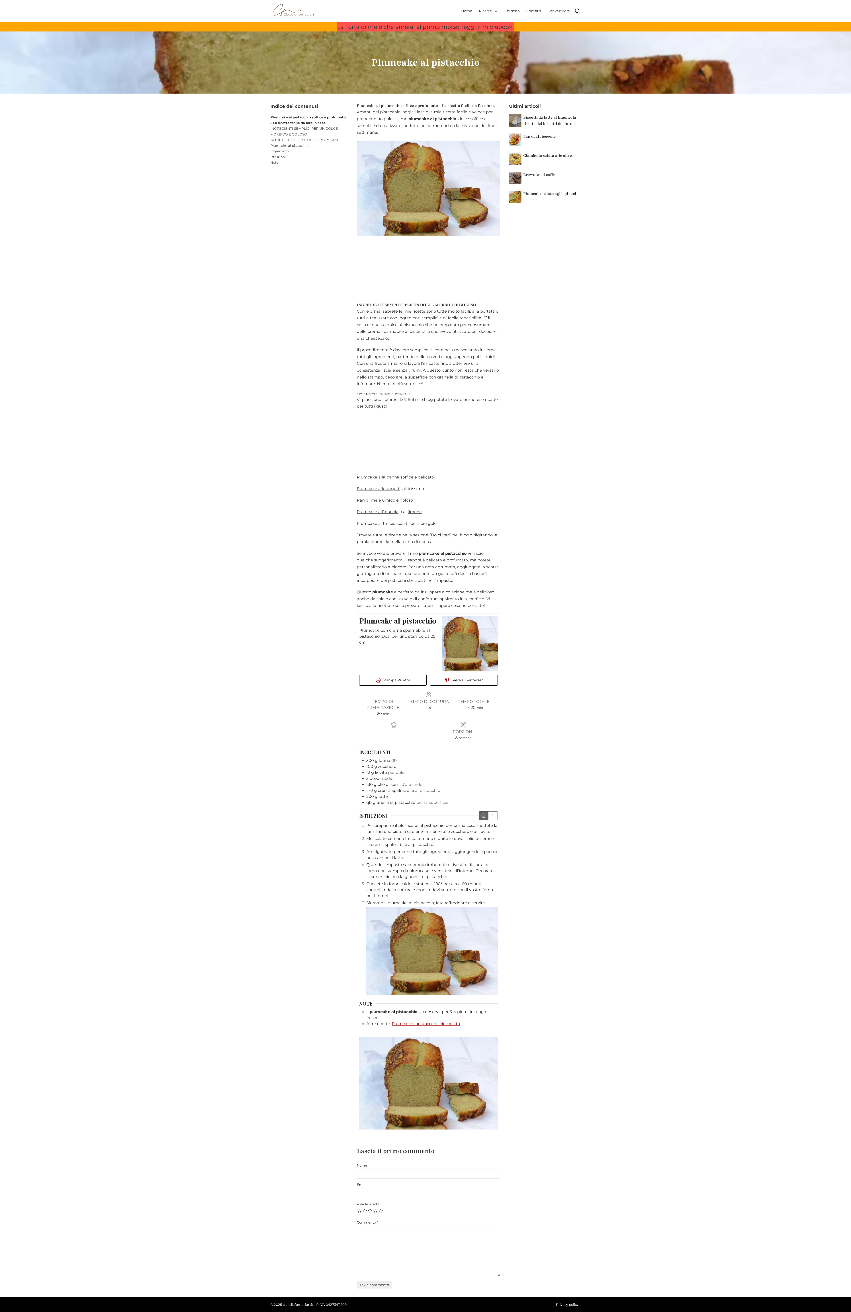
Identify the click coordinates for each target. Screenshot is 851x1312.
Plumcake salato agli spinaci (549, 193)
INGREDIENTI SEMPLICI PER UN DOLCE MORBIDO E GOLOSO (304, 131)
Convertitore (559, 11)
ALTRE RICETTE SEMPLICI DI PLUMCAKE (304, 140)
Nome (362, 1165)
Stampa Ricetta (396, 680)
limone (415, 511)
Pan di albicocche (539, 136)
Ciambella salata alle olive (547, 155)
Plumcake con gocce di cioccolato (426, 1023)
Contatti (533, 11)
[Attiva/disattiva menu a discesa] (496, 11)
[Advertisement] (428, 268)
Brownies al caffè (539, 174)
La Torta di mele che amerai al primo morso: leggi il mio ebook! (425, 27)
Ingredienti (279, 151)
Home (466, 11)
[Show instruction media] (483, 816)
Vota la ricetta (368, 1204)
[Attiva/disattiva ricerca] (577, 11)
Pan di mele (369, 500)
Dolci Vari (440, 535)
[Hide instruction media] (493, 816)
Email (361, 1185)
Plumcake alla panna (378, 477)
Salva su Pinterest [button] (467, 680)
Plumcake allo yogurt (378, 488)
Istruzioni (278, 157)
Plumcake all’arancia (377, 511)
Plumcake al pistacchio (289, 145)
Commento (367, 1222)
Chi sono (512, 11)
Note (274, 162)
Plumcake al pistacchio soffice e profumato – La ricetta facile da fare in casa (308, 120)
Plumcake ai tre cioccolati (382, 523)
